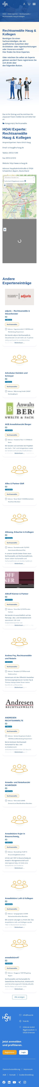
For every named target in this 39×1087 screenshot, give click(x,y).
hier (34, 117)
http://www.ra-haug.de (18, 163)
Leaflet (11, 218)
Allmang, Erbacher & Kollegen (19, 532)
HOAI (4, 14)
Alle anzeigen (19, 997)
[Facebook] (3, 1082)
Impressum (28, 1069)
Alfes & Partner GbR (14, 483)
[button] (34, 4)
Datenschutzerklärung (11, 1069)
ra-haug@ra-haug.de (15, 147)
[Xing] (19, 1082)
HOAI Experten (13, 14)
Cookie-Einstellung (26, 1075)
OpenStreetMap (24, 218)
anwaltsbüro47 (12, 957)
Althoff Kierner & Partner (16, 594)
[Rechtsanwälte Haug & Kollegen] (19, 194)
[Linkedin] (9, 1082)
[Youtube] (14, 1082)
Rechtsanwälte (25, 14)
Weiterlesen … (19, 343)
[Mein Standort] (25, 181)
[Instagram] (24, 1082)
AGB (4, 1075)
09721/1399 (13, 153)
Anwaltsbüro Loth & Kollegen (19, 898)
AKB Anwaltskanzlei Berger (18, 424)
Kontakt (12, 1075)
